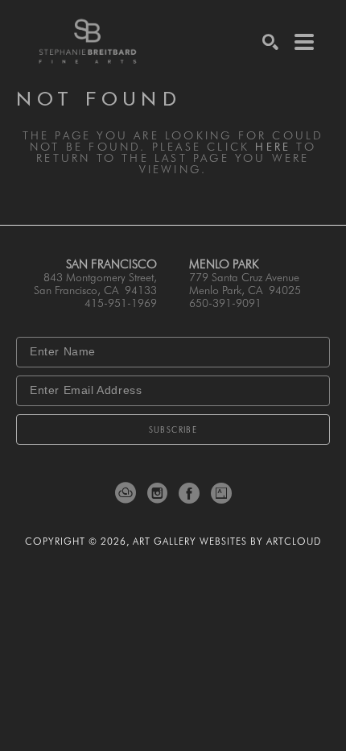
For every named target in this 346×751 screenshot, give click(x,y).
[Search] (270, 42)
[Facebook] (192, 493)
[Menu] (304, 42)
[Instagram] (160, 493)
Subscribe (173, 429)
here (272, 146)
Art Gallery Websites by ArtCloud (227, 541)
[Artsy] (221, 493)
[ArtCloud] (128, 493)
